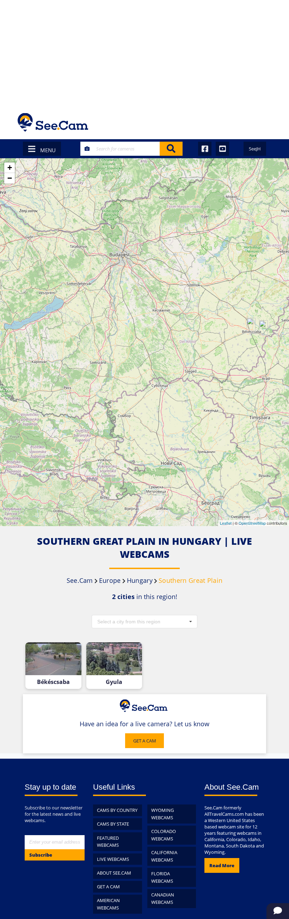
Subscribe (40, 855)
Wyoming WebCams (162, 814)
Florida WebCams (162, 877)
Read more (221, 865)
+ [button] (9, 167)
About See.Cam (114, 873)
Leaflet (226, 523)
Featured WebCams (108, 842)
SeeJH (255, 149)
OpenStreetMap (252, 523)
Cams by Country (117, 810)
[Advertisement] (144, 53)
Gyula (114, 682)
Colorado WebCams (163, 835)
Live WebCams (113, 859)
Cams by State (113, 824)
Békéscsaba (53, 682)
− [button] (9, 178)
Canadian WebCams (162, 898)
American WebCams (108, 904)
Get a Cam (108, 886)
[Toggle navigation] (262, 122)
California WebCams (164, 856)
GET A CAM (144, 741)
